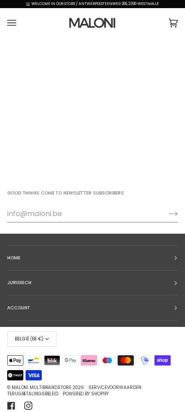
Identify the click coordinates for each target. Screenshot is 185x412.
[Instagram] (28, 406)
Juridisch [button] (19, 282)
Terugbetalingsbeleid (32, 394)
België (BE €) (29, 339)
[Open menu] (20, 22)
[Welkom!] (166, 214)
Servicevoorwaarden (114, 387)
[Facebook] (11, 406)
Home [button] (13, 258)
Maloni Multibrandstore (41, 387)
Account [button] (18, 308)
